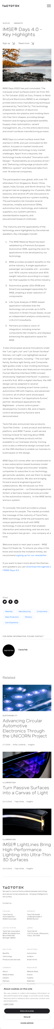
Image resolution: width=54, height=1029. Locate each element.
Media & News (8, 975)
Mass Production (12, 617)
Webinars (31, 981)
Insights (30, 978)
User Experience (11, 623)
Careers (6, 978)
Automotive (31, 953)
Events (30, 975)
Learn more (9, 1004)
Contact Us (7, 903)
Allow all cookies (27, 1011)
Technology (7, 956)
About (5, 971)
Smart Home (32, 960)
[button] (49, 6)
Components (42, 611)
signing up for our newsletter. (32, 555)
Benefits (6, 953)
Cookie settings (27, 1023)
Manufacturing (25, 611)
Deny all (27, 1017)
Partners (28, 617)
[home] (10, 6)
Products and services (11, 960)
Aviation (30, 956)
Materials (8, 611)
